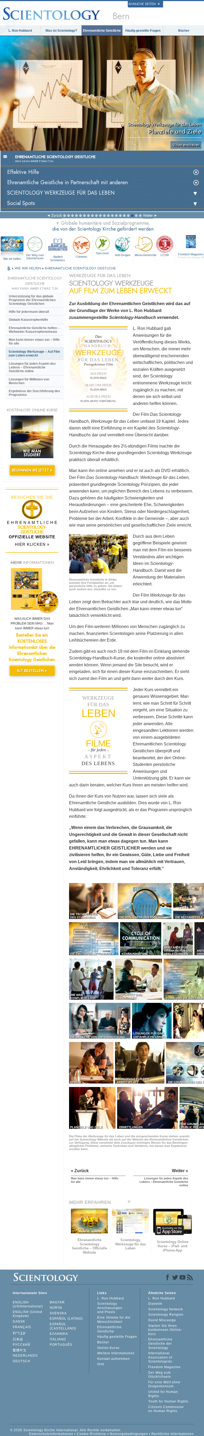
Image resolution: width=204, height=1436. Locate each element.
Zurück (56, 215)
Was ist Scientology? (61, 30)
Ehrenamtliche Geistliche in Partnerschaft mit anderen (67, 182)
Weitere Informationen (116, 1353)
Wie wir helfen (12, 258)
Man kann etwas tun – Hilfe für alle (34, 341)
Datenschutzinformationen (51, 1434)
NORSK (56, 1308)
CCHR (164, 255)
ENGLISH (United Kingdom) (27, 1314)
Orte (100, 1364)
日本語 (18, 1339)
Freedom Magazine (164, 1367)
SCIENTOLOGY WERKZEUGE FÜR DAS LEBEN (61, 193)
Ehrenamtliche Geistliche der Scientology (160, 1343)
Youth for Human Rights (168, 1401)
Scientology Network (165, 1309)
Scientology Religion (166, 1314)
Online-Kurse (108, 1348)
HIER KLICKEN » (32, 544)
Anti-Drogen (122, 255)
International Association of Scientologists (160, 1357)
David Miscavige (162, 1320)
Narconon (102, 253)
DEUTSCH (21, 1361)
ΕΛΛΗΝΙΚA (59, 1334)
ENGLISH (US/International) (28, 1304)
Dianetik (155, 1304)
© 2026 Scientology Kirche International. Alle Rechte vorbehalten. (66, 1430)
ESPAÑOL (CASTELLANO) (63, 1326)
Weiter (148, 215)
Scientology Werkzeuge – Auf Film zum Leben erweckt (34, 353)
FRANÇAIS (22, 1327)
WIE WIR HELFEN (28, 268)
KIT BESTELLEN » (32, 670)
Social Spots (21, 203)
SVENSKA (58, 1313)
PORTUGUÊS (61, 1345)
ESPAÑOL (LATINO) (66, 1318)
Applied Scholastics (57, 258)
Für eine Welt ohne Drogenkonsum (164, 1384)
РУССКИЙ (21, 1345)
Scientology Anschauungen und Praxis (109, 1308)
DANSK (19, 1321)
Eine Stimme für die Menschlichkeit (113, 1320)
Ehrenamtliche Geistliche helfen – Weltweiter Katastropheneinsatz (34, 330)
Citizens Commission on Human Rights (166, 1409)
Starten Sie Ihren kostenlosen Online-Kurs (165, 1330)
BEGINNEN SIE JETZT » (32, 470)
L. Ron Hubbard (20, 30)
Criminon (81, 256)
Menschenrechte (144, 255)
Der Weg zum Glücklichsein (35, 256)
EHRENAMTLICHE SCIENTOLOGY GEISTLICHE (80, 268)
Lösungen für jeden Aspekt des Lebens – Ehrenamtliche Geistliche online (32, 367)
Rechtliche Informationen (172, 1434)
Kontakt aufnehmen (113, 1359)
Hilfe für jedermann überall (29, 312)
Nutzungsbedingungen (129, 1434)
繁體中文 (20, 1350)
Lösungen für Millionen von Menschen (29, 381)
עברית (19, 1333)
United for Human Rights (163, 1394)
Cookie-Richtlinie (91, 1434)
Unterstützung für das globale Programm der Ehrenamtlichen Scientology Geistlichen (32, 300)
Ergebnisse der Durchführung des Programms (34, 393)
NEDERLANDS (25, 1355)
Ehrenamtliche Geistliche (102, 30)
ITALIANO (58, 1339)
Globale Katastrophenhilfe (28, 320)
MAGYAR (57, 1302)
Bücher (183, 30)
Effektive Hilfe (23, 172)
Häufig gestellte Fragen (142, 30)
